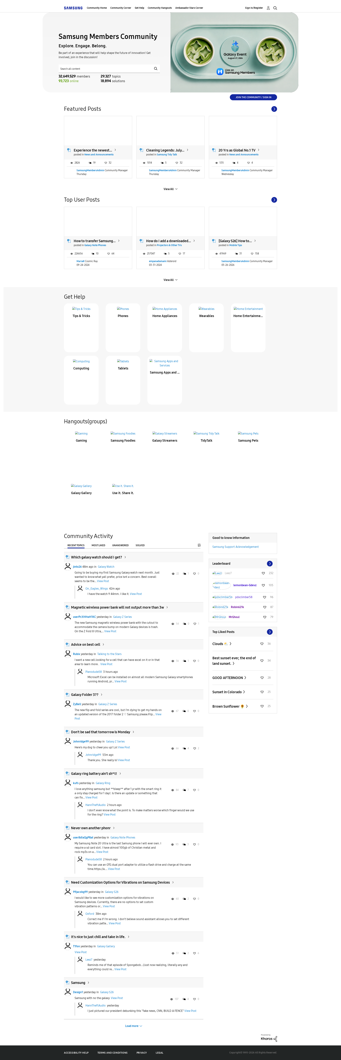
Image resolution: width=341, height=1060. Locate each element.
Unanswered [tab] (120, 545)
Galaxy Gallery (81, 493)
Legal (159, 1052)
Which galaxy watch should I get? (96, 557)
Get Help (139, 7)
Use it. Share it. (123, 493)
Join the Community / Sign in (253, 97)
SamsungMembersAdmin (90, 170)
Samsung (78, 983)
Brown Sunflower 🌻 (228, 706)
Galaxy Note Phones (95, 245)
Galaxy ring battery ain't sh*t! (94, 773)
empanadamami (158, 261)
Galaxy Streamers (164, 441)
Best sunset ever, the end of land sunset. (234, 661)
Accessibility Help (76, 1052)
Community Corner (120, 7)
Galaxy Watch (106, 566)
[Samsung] (73, 8)
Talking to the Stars (109, 654)
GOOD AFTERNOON (228, 678)
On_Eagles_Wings (96, 588)
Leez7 (88, 959)
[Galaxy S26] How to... (235, 241)
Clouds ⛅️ (220, 644)
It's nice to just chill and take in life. (98, 937)
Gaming (81, 441)
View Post (103, 581)
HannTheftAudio (95, 805)
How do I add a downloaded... (168, 241)
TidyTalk (206, 441)
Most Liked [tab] (98, 545)
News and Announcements (98, 154)
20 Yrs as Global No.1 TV (237, 150)
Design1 (78, 992)
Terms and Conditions (113, 1052)
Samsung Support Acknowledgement (235, 546)
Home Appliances (164, 316)
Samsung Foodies (123, 441)
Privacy (142, 1052)
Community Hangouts (160, 7)
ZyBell (77, 704)
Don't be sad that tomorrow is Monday (100, 732)
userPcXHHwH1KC (84, 617)
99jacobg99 (80, 892)
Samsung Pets (248, 441)
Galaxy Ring (103, 783)
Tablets (123, 368)
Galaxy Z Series (122, 617)
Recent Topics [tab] (76, 545)
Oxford (89, 913)
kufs (76, 783)
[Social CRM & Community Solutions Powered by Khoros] (269, 1037)
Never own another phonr (91, 828)
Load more (132, 1026)
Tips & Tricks (81, 316)
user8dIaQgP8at (83, 837)
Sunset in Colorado (227, 692)
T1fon (76, 946)
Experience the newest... (93, 150)
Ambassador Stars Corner (189, 7)
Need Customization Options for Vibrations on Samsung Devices (120, 882)
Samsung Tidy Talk (167, 154)
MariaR (81, 261)
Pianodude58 (93, 671)
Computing (81, 368)
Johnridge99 (81, 741)
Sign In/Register (254, 7)
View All (169, 189)
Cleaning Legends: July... (165, 150)
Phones (123, 316)
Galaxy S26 (111, 892)
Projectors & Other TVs (169, 245)
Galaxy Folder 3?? (84, 695)
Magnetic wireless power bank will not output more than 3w (117, 607)
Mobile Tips (235, 245)
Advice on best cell (85, 644)
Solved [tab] (140, 545)
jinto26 (77, 566)
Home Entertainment (248, 316)
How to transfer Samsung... (95, 241)
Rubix (76, 654)
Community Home (97, 7)
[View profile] (67, 567)
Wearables (206, 316)
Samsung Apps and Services (165, 372)
